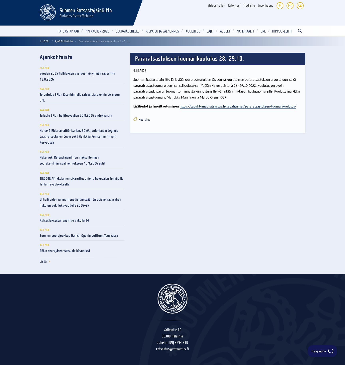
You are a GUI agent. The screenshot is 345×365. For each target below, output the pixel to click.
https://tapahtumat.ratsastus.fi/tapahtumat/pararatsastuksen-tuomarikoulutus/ (238, 107)
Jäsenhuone (265, 5)
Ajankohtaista (64, 41)
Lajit (210, 31)
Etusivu (44, 41)
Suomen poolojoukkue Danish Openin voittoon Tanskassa (79, 236)
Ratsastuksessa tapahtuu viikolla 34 (64, 220)
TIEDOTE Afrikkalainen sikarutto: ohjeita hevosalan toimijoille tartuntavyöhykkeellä (81, 181)
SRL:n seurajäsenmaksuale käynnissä (65, 251)
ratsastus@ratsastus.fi (172, 349)
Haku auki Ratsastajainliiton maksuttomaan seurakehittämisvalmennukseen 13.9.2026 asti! (72, 160)
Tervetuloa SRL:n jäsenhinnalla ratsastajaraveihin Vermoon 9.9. (80, 98)
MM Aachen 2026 (97, 31)
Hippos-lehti (282, 31)
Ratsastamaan (68, 31)
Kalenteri (234, 5)
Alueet (225, 31)
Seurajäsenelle (127, 31)
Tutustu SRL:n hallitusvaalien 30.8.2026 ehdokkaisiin (76, 115)
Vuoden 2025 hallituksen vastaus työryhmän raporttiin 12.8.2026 (77, 76)
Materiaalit (245, 31)
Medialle (249, 5)
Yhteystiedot (216, 5)
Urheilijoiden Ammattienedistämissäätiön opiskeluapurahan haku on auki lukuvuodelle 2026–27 (80, 202)
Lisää (43, 261)
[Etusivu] (48, 11)
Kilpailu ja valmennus (162, 31)
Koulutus (192, 31)
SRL (263, 31)
